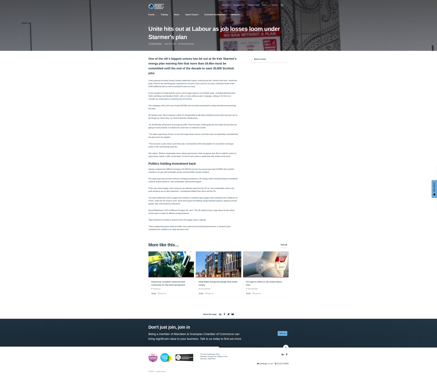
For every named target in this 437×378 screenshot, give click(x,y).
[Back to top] (286, 347)
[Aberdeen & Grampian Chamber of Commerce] (156, 6)
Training (164, 15)
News (176, 15)
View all (284, 245)
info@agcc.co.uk (266, 364)
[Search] (282, 5)
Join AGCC (226, 5)
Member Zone (239, 5)
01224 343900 (282, 364)
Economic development (215, 15)
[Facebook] (286, 354)
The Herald (202, 169)
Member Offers (253, 5)
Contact (275, 5)
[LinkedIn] (283, 354)
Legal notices (160, 371)
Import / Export (191, 15)
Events (151, 15)
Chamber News (155, 44)
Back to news (260, 59)
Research (235, 15)
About (264, 5)
